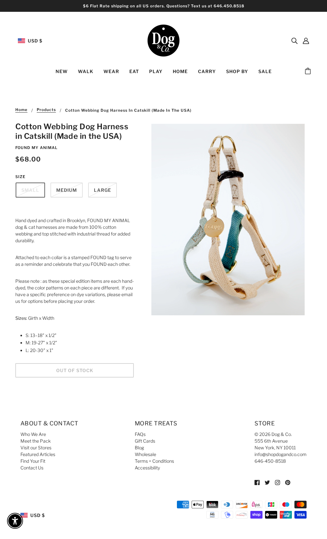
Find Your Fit (32, 461)
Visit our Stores (35, 447)
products (46, 110)
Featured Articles (37, 454)
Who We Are (33, 434)
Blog (139, 447)
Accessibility (147, 467)
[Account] (306, 40)
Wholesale (145, 454)
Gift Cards (145, 441)
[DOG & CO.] (163, 40)
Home (21, 110)
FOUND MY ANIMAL (36, 147)
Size (20, 176)
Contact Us (31, 467)
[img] (294, 40)
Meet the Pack (35, 441)
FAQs (140, 434)
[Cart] (309, 71)
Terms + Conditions (154, 461)
